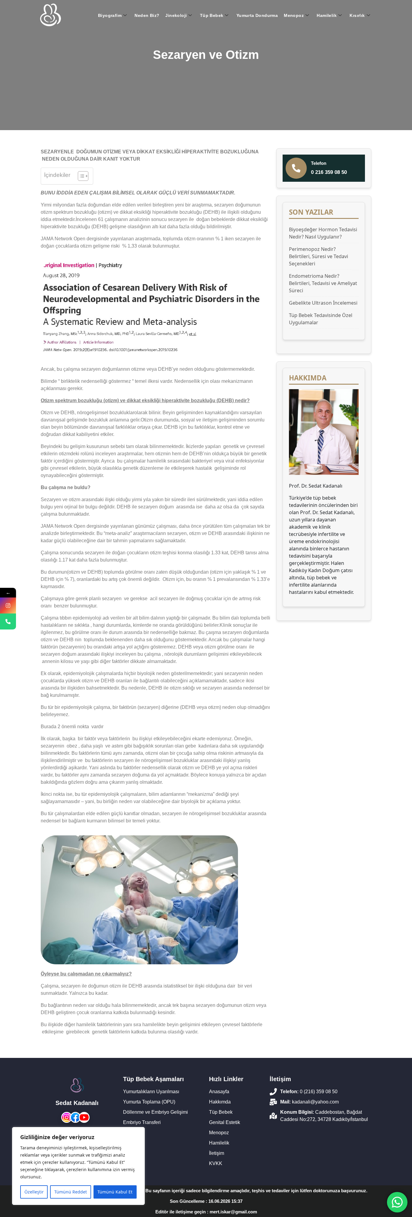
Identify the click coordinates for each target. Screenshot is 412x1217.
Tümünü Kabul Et (114, 1192)
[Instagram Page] (8, 605)
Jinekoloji (176, 15)
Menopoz (294, 15)
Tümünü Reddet (70, 1192)
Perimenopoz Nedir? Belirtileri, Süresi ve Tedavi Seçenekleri (318, 256)
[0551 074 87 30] (8, 621)
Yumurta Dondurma (257, 15)
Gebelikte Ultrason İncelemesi (323, 302)
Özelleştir (34, 1192)
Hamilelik (327, 15)
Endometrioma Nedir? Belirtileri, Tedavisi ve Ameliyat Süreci (323, 283)
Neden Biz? (147, 15)
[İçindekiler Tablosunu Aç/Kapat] (80, 176)
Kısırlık (357, 15)
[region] (78, 1166)
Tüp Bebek (211, 15)
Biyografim (110, 15)
